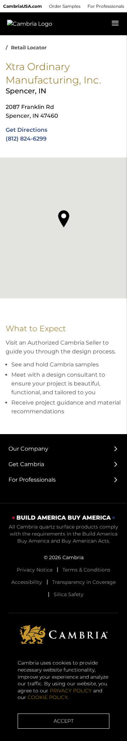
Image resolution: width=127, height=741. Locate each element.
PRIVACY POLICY (71, 690)
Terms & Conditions (86, 570)
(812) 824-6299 (26, 138)
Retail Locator (29, 47)
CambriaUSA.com (22, 6)
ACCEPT (64, 721)
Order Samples (64, 6)
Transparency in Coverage (84, 582)
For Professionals (105, 6)
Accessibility (26, 582)
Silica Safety (69, 594)
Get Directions (26, 129)
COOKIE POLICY (47, 697)
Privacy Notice (35, 570)
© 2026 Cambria (64, 557)
